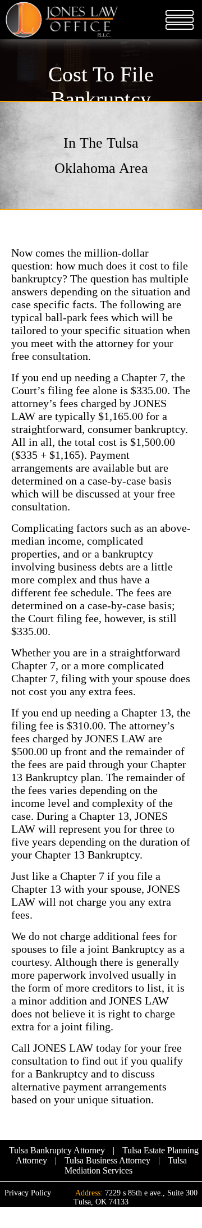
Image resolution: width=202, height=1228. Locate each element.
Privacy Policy (27, 1193)
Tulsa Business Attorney (107, 1160)
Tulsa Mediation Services (126, 1165)
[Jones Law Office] (62, 21)
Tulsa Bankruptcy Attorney (57, 1150)
